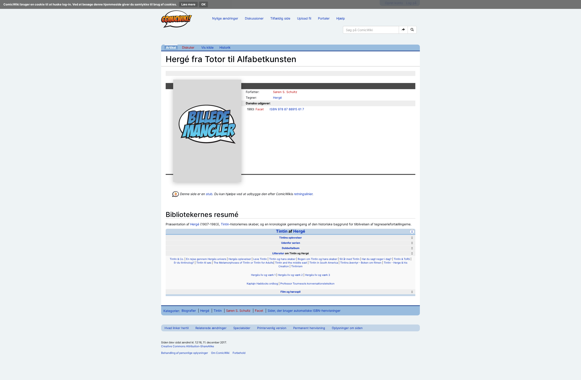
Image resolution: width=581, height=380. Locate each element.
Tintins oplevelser (290, 237)
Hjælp (340, 18)
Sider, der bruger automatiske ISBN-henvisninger (304, 310)
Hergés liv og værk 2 (290, 275)
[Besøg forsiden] (176, 19)
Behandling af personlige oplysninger (184, 353)
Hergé (277, 97)
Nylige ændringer (225, 18)
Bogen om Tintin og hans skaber (317, 259)
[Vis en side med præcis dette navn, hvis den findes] (403, 30)
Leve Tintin (260, 259)
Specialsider (241, 328)
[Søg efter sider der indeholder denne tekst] (412, 30)
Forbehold (239, 353)
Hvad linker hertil (177, 328)
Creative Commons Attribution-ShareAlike (187, 346)
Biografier (189, 310)
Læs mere (188, 4)
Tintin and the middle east (291, 262)
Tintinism (297, 266)
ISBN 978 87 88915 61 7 (287, 109)
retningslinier (303, 194)
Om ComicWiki (220, 353)
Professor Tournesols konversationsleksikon (307, 283)
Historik (225, 47)
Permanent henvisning (309, 328)
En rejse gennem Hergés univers (206, 259)
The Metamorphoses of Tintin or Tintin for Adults (243, 262)
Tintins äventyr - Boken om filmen (361, 262)
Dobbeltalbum (290, 248)
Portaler (324, 18)
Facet (260, 109)
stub (209, 194)
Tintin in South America (323, 262)
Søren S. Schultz (285, 92)
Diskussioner (254, 18)
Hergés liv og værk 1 (263, 275)
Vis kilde (207, 47)
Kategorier (171, 310)
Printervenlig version (271, 328)
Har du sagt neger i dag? (376, 259)
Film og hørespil (290, 291)
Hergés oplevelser (240, 259)
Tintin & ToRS (402, 259)
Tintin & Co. (177, 259)
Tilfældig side (280, 18)
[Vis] (412, 238)
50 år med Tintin (349, 259)
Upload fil (304, 18)
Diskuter (188, 47)
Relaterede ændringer (210, 328)
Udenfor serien (290, 242)
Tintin (225, 224)
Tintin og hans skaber (282, 259)
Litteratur (278, 253)
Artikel (171, 47)
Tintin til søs (203, 262)
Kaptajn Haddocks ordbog (262, 283)
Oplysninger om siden (347, 328)
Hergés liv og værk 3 (317, 275)
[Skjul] (412, 231)
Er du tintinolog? (184, 262)
